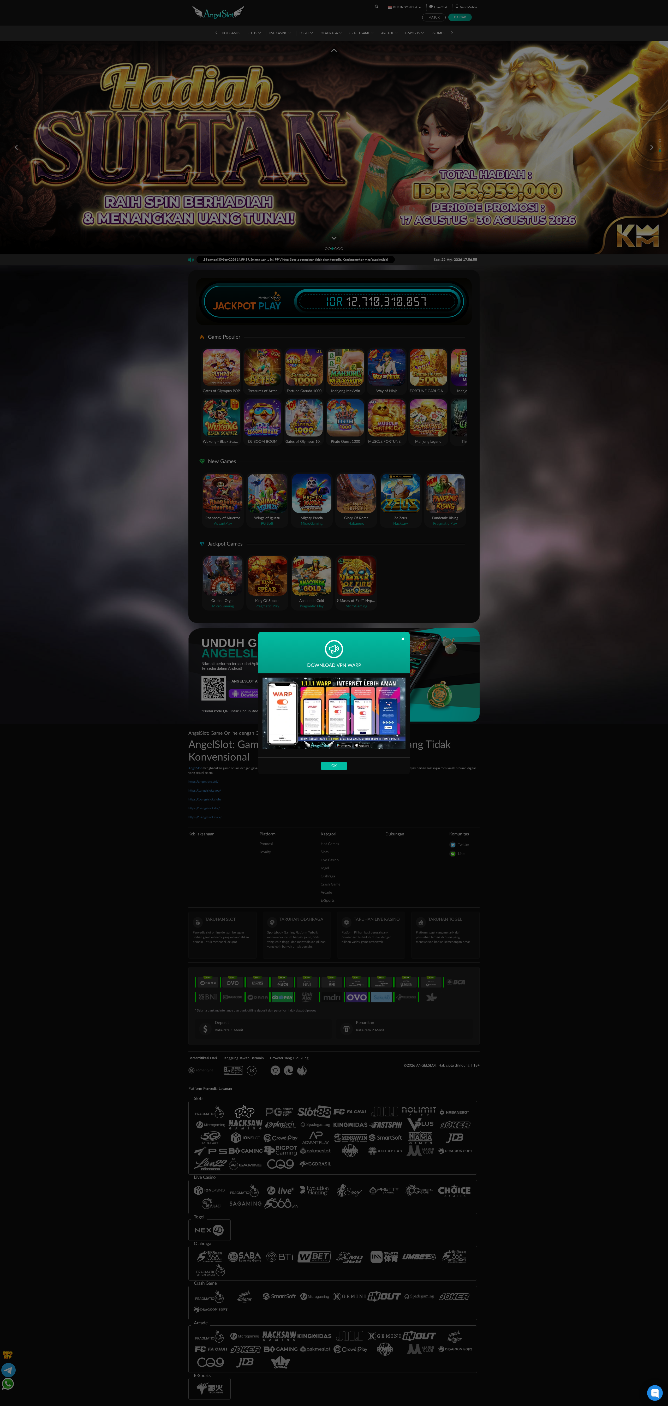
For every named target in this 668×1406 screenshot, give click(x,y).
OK (334, 766)
